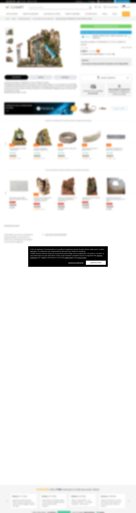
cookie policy (69, 258)
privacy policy (81, 258)
